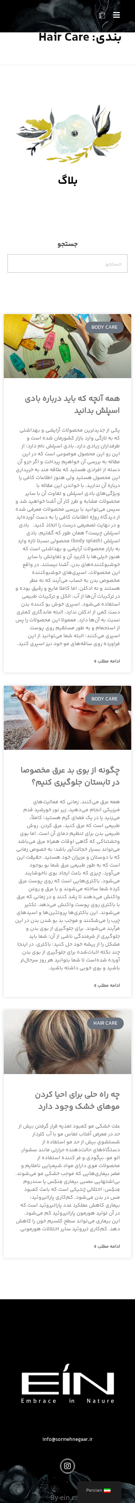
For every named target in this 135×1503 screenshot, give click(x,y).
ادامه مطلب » (107, 661)
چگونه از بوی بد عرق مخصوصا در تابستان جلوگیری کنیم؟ (70, 776)
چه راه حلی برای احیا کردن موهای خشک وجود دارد (77, 1101)
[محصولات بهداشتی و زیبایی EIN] (22, 15)
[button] (114, 16)
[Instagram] (67, 1466)
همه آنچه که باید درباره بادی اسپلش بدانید (72, 405)
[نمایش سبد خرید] (102, 16)
